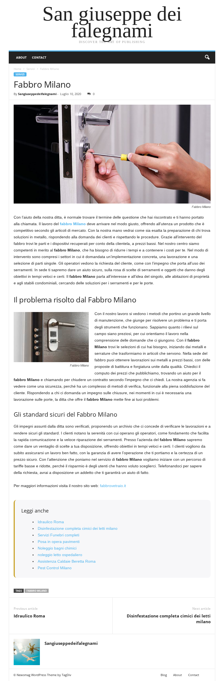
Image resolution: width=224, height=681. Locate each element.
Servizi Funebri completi (58, 535)
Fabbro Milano (36, 591)
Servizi (30, 69)
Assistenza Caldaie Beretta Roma (67, 561)
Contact (39, 57)
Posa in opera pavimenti (58, 541)
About (21, 57)
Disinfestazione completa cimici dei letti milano (77, 528)
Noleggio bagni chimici (57, 548)
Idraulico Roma (51, 522)
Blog (164, 675)
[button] (207, 57)
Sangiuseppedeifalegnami (37, 94)
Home (17, 69)
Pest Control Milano (55, 568)
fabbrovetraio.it (113, 485)
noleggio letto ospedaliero (60, 555)
